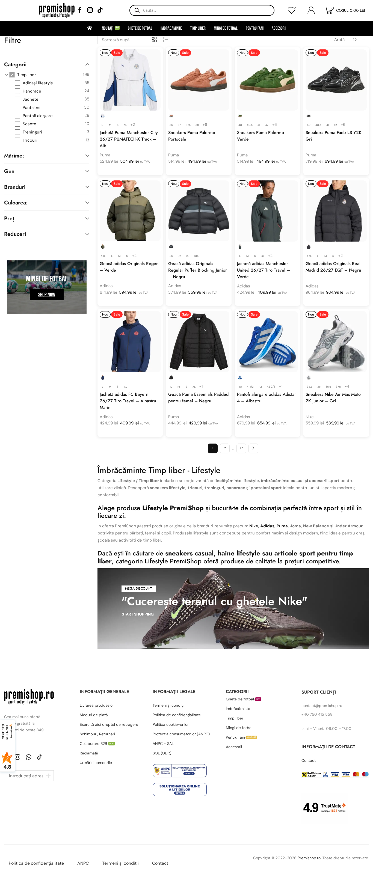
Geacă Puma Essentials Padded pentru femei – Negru (198, 397)
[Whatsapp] (28, 757)
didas (268, 526)
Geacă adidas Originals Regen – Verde (129, 266)
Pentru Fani (255, 28)
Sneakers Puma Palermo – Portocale (194, 135)
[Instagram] (90, 10)
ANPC (83, 863)
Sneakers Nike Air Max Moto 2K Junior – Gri (333, 397)
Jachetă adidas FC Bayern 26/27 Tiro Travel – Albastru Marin (128, 401)
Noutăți (110, 28)
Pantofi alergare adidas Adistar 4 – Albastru (266, 397)
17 (241, 448)
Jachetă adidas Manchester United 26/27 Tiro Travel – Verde (263, 270)
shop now (46, 294)
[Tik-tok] (39, 757)
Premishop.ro (309, 857)
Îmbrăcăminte (171, 28)
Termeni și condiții (120, 863)
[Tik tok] (100, 10)
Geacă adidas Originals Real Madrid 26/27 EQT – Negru (333, 266)
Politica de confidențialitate (36, 863)
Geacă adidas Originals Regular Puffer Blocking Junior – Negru (197, 270)
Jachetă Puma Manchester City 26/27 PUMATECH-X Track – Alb (129, 139)
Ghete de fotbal (140, 28)
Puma (105, 155)
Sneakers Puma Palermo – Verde (263, 135)
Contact (160, 863)
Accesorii (279, 28)
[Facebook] (80, 10)
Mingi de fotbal (226, 28)
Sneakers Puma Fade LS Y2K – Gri (336, 135)
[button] (139, 588)
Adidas (106, 286)
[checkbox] (49, 75)
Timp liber (198, 28)
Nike (310, 417)
